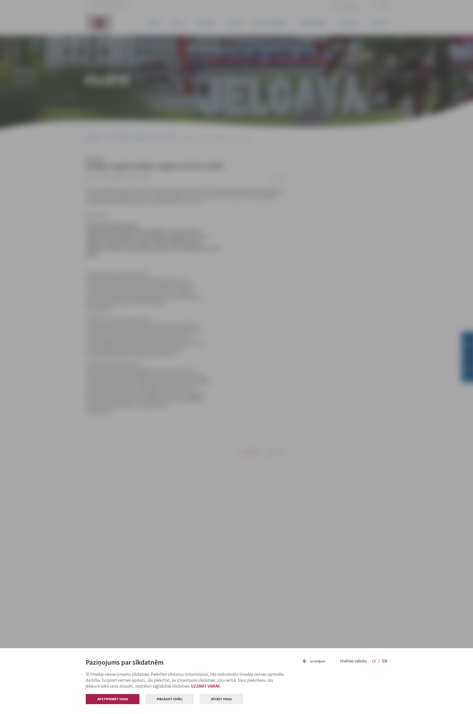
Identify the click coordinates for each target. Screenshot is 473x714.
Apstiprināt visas (112, 699)
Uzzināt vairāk (205, 686)
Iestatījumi (317, 661)
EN (384, 661)
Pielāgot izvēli (170, 699)
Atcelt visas (221, 699)
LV (374, 661)
